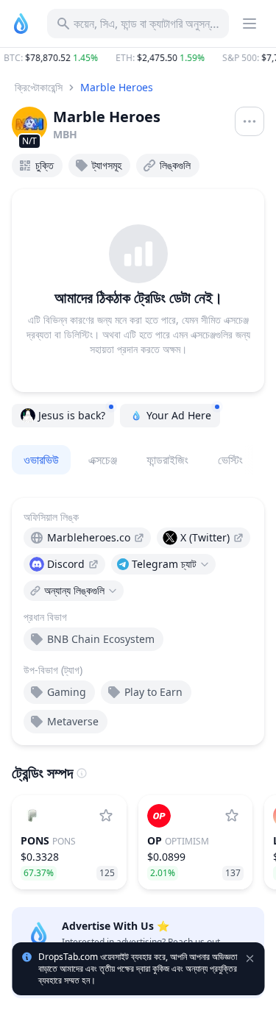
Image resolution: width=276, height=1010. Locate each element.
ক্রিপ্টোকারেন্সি (39, 87)
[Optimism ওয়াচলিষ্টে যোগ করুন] (232, 816)
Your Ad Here (178, 415)
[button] (138, 58)
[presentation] (87, 537)
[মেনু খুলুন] (249, 121)
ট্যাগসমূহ (106, 165)
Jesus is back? (71, 415)
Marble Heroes (116, 87)
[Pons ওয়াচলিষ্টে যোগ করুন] (106, 816)
